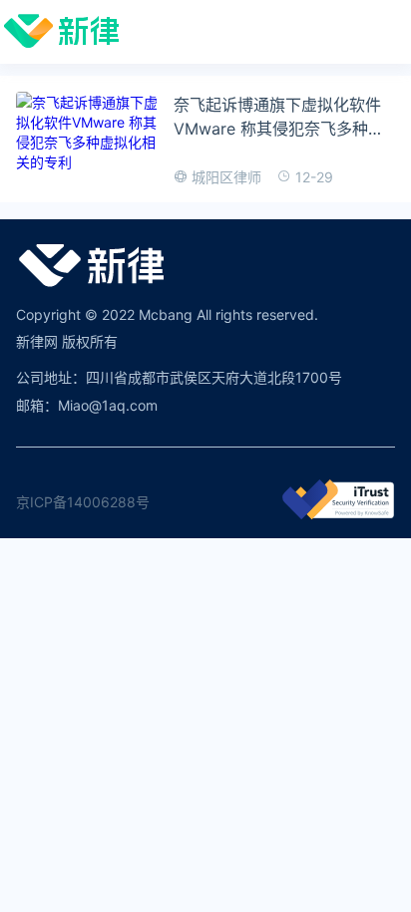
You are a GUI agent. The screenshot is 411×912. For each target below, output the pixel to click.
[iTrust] (338, 513)
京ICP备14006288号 (83, 501)
